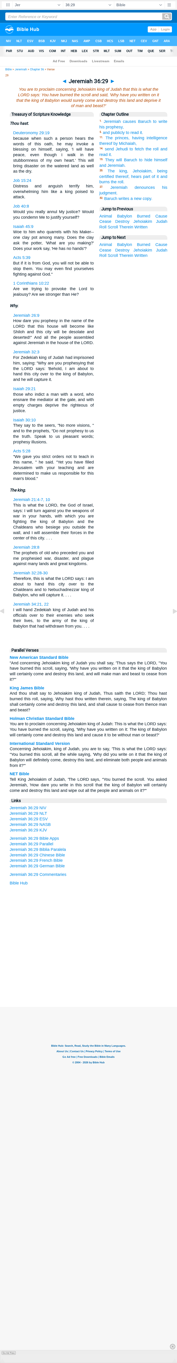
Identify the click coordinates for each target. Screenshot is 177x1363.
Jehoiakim (142, 221)
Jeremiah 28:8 (26, 547)
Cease (105, 221)
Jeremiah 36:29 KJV (28, 830)
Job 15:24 (22, 180)
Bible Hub (19, 883)
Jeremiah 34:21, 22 (31, 604)
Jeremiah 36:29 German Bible (37, 866)
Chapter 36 (37, 69)
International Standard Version (40, 743)
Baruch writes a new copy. (128, 198)
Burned (143, 216)
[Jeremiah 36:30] (171, 621)
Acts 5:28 (21, 451)
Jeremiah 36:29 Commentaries (38, 874)
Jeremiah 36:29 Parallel (31, 844)
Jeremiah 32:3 (26, 352)
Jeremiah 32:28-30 (30, 573)
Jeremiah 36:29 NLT (28, 813)
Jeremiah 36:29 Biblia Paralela (38, 849)
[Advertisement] (88, 978)
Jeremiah (21, 69)
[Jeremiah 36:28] (6, 621)
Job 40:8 (21, 206)
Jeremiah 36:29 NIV (28, 808)
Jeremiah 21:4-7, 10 (31, 499)
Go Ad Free (9, 1353)
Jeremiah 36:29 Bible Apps (34, 838)
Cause (161, 216)
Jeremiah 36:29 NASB (30, 824)
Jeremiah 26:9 (26, 315)
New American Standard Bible (39, 657)
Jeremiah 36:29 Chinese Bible (37, 855)
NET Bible (19, 774)
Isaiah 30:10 (24, 420)
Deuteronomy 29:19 (31, 133)
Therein (126, 227)
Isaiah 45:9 (23, 226)
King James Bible (27, 688)
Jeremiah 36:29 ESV (29, 819)
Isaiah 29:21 (24, 388)
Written (141, 227)
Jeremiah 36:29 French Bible (36, 860)
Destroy (122, 221)
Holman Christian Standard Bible (42, 718)
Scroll (113, 227)
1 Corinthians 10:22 (31, 283)
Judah (161, 221)
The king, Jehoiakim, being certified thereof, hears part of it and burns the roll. (133, 176)
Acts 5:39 (21, 257)
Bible (8, 69)
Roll (102, 227)
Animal (105, 216)
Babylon (124, 216)
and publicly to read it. (123, 132)
